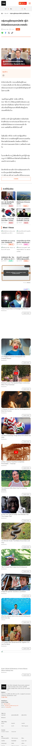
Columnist (13, 731)
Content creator (5, 731)
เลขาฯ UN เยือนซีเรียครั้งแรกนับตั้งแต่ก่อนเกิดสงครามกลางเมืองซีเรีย (7, 203)
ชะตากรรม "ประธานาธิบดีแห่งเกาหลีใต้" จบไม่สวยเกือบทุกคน (7, 219)
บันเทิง (12, 743)
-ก (5, 9)
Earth (10, 261)
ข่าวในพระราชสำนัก (5, 738)
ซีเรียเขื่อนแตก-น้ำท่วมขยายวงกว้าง (23, 203)
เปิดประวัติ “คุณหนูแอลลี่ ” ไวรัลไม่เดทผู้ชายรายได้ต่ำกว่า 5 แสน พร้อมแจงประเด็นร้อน (23, 258)
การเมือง (3, 741)
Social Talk (24, 741)
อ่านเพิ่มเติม (16, 179)
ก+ (11, 9)
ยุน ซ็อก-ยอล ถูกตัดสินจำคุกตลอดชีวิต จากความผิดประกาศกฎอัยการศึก (23, 219)
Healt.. (26, 244)
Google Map (4, 697)
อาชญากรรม (3, 743)
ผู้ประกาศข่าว (24, 715)
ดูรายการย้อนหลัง (14, 715)
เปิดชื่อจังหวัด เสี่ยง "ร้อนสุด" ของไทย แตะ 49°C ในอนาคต (8, 258)
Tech (2, 726)
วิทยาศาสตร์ (13, 741)
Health (23, 723)
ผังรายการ (3, 717)
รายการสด (3, 715)
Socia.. (26, 261)
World (6, 13)
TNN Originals (25, 726)
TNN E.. (11, 244)
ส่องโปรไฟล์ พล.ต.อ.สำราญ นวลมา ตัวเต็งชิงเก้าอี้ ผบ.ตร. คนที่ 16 (8, 241)
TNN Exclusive (14, 738)
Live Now (23, 3)
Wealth (13, 723)
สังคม (23, 738)
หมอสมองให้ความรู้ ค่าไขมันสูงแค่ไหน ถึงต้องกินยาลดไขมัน (23, 241)
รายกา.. (26, 206)
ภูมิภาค (23, 743)
